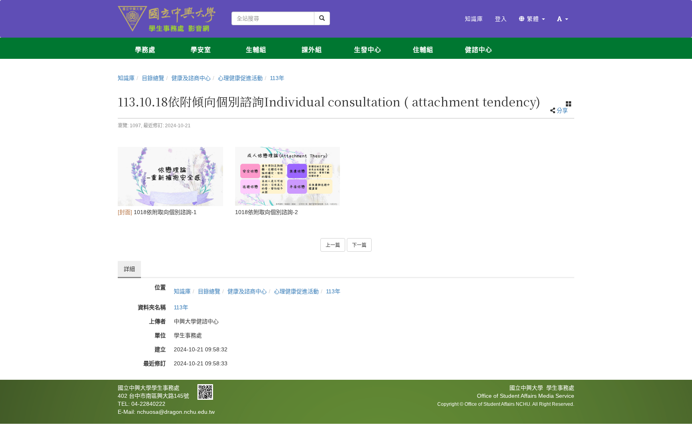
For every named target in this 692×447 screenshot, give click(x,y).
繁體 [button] (533, 19)
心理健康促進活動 (240, 78)
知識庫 (126, 78)
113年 (277, 78)
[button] (562, 19)
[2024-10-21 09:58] (170, 176)
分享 (562, 110)
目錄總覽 (153, 78)
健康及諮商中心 (191, 78)
